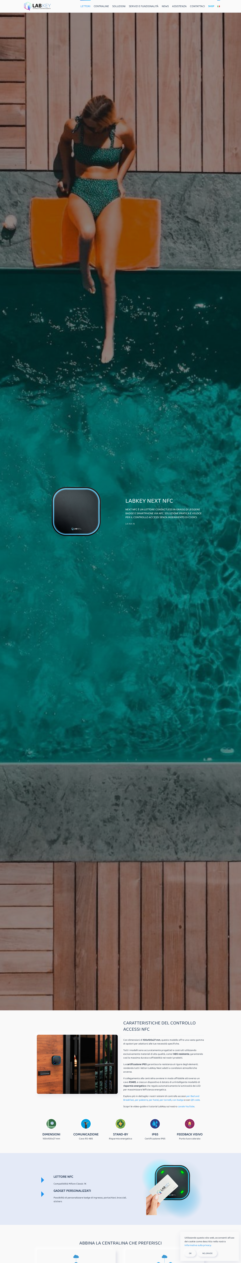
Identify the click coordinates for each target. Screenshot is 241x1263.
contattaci (197, 6)
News (165, 6)
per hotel (154, 1100)
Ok (190, 1253)
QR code (195, 1100)
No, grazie (207, 1253)
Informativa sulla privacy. (198, 1245)
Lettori (85, 6)
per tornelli (165, 1100)
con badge (178, 1100)
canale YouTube (186, 1106)
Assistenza (179, 6)
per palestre (141, 1100)
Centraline (101, 6)
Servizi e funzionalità (143, 6)
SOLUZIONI (119, 6)
